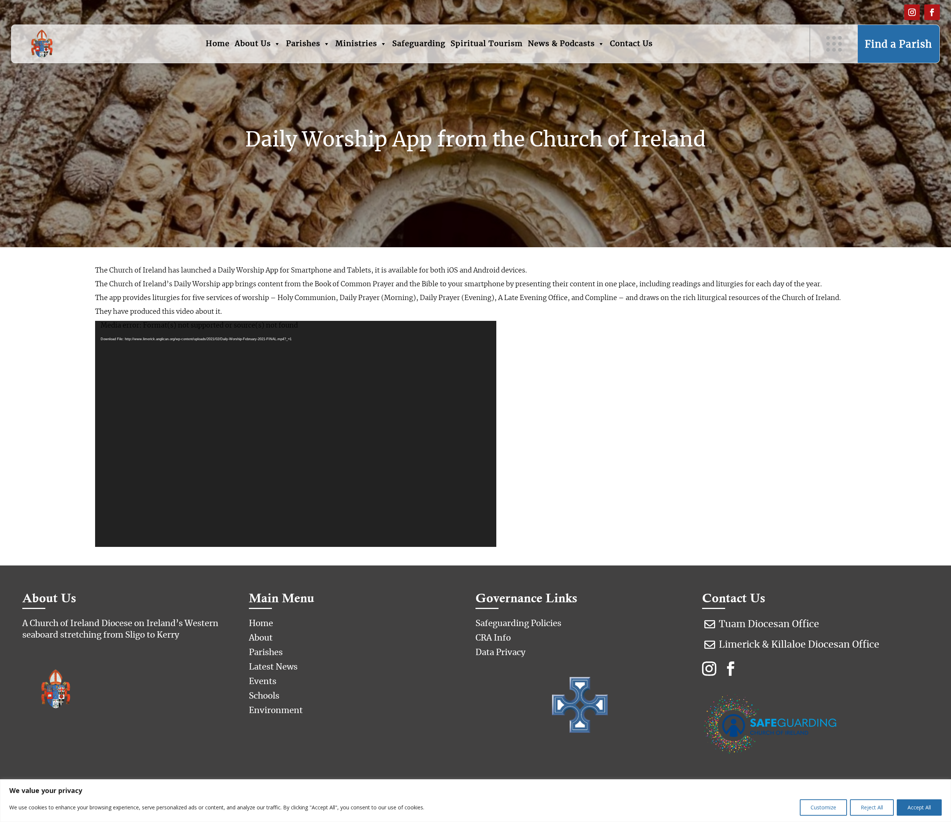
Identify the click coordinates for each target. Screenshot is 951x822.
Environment (276, 710)
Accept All (919, 807)
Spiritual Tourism (487, 44)
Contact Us (631, 44)
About (261, 638)
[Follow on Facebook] (932, 12)
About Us (253, 44)
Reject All (872, 807)
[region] (475, 800)
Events (262, 681)
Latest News (273, 667)
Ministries (356, 44)
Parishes (303, 44)
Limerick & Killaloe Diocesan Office (799, 644)
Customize (823, 807)
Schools (264, 696)
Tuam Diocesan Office (769, 624)
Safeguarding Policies (518, 623)
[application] (295, 434)
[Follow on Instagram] (912, 12)
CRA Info (493, 638)
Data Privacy (501, 652)
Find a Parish (898, 44)
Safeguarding (418, 44)
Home (218, 44)
